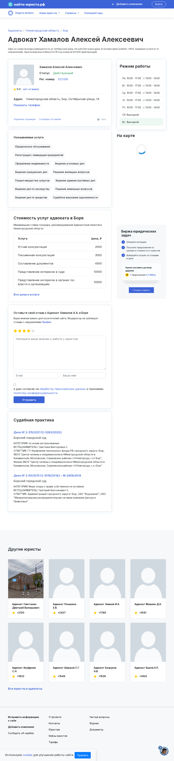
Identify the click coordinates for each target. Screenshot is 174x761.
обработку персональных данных (63, 389)
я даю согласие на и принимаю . (58, 391)
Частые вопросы (99, 717)
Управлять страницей (25, 119)
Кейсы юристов (58, 735)
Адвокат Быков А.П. (147, 667)
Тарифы (53, 742)
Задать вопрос (24, 12)
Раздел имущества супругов (32, 180)
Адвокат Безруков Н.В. (105, 669)
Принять (83, 755)
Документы (96, 729)
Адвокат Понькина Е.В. (64, 606)
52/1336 (63, 79)
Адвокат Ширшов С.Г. (66, 667)
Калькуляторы (93, 13)
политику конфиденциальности (35, 393)
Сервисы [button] (70, 13)
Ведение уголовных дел (69, 163)
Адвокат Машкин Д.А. (148, 604)
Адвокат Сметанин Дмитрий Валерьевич (25, 606)
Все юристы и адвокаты (25, 688)
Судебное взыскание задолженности (75, 197)
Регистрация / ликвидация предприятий (39, 155)
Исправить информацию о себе (23, 719)
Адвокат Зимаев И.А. (107, 604)
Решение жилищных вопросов (71, 172)
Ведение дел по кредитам (31, 197)
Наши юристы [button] (48, 13)
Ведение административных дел (75, 180)
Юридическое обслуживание (32, 146)
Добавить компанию (129, 4)
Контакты (54, 723)
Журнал (94, 723)
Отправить (29, 399)
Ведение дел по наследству (32, 188)
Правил (46, 322)
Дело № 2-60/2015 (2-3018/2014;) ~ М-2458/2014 (47, 475)
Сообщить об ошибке (50, 119)
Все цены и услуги (26, 294)
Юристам (54, 729)
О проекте (55, 717)
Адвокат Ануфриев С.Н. (24, 669)
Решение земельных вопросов (74, 188)
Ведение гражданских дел (31, 172)
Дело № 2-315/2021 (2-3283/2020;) (38, 432)
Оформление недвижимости (32, 163)
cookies (27, 755)
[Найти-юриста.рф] (26, 4)
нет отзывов (31, 89)
